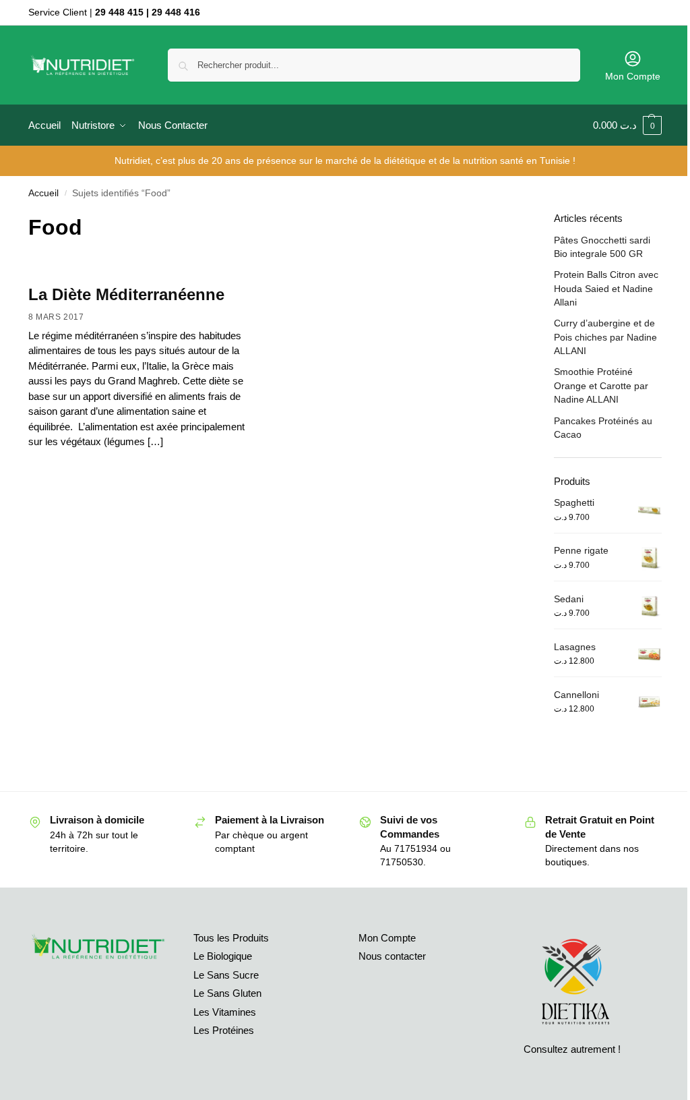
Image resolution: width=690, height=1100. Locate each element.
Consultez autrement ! (572, 1049)
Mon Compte (632, 76)
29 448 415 (119, 12)
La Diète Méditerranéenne (126, 294)
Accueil (43, 193)
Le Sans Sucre (226, 975)
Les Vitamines (224, 1012)
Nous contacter (392, 956)
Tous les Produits (231, 938)
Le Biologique (222, 956)
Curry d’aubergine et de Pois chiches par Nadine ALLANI (605, 337)
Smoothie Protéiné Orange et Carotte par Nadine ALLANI (601, 385)
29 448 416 (176, 12)
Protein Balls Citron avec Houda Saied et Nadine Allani (606, 288)
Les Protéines (223, 1030)
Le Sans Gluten (227, 993)
